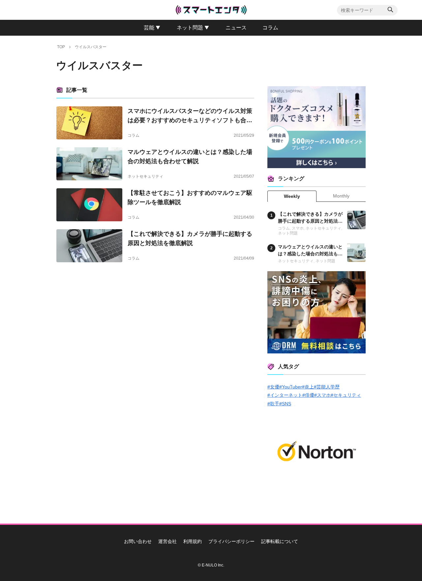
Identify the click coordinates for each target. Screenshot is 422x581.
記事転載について (279, 541)
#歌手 (273, 403)
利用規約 (192, 541)
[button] (390, 10)
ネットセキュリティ (145, 176)
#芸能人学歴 (327, 386)
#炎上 (308, 386)
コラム (133, 135)
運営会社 (167, 541)
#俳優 (308, 395)
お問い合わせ (138, 541)
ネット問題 (288, 233)
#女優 (273, 386)
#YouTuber (290, 386)
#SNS (285, 403)
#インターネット (284, 395)
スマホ (298, 228)
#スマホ (322, 395)
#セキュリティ (346, 395)
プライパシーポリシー (231, 541)
